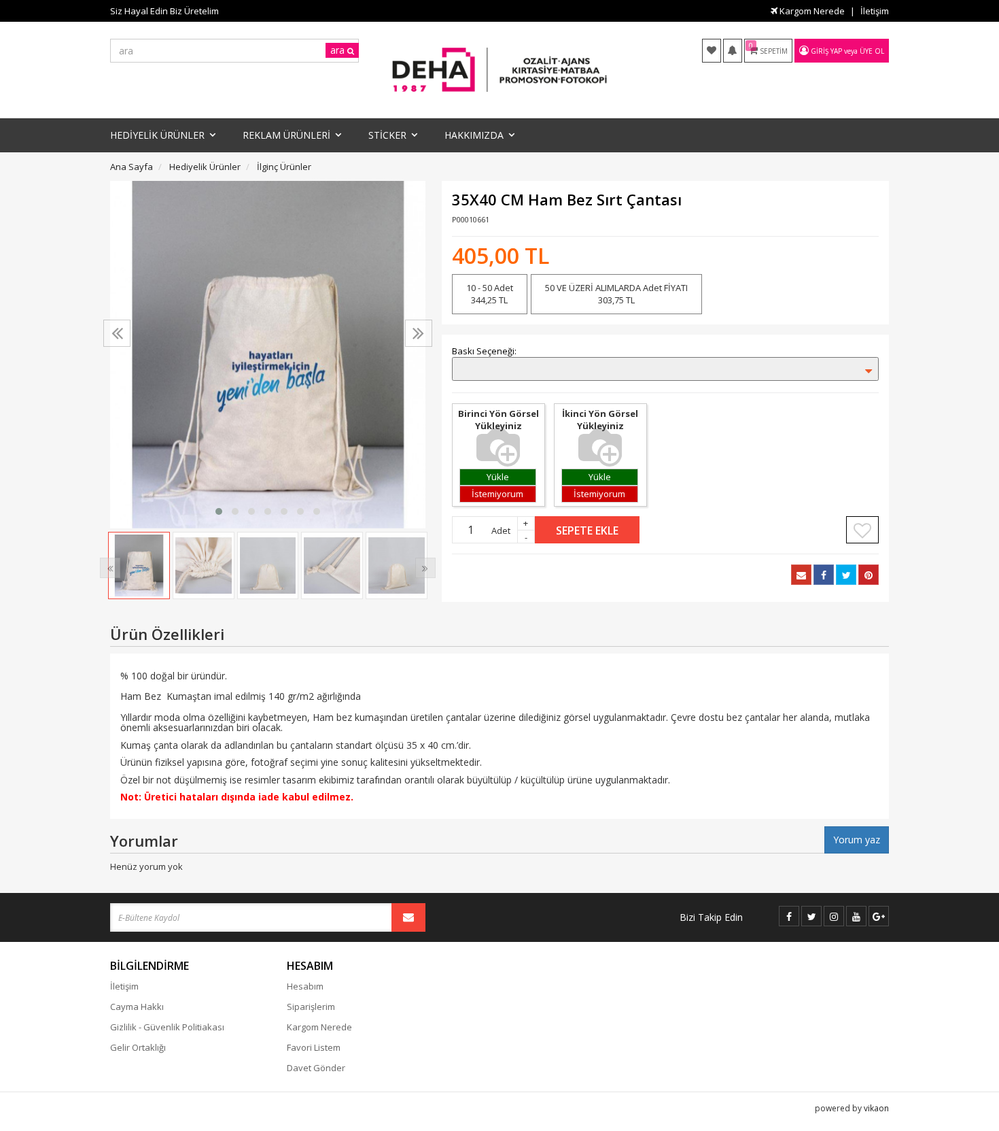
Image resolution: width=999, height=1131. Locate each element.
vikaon (876, 1108)
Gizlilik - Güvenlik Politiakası (167, 1027)
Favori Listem (313, 1047)
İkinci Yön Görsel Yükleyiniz (600, 420)
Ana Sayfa (131, 167)
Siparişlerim (311, 1006)
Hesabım (305, 986)
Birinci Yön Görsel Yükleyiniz (498, 420)
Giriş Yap (826, 51)
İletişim (874, 11)
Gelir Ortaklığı (138, 1047)
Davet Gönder (316, 1068)
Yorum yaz (856, 839)
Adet (500, 530)
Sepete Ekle (587, 530)
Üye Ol (872, 51)
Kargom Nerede (811, 11)
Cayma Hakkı (137, 1006)
